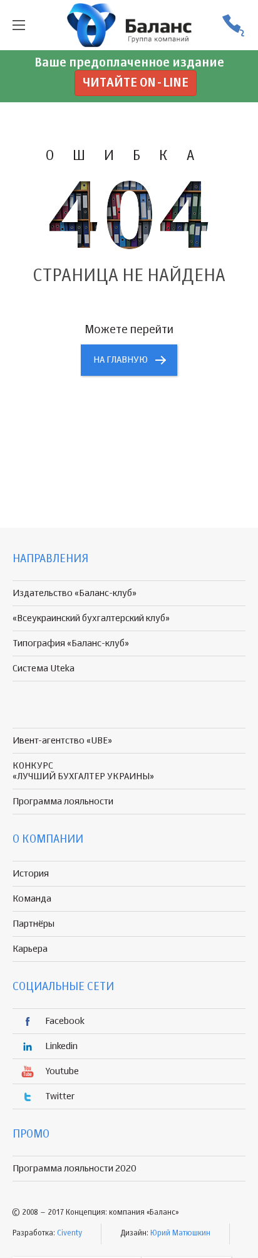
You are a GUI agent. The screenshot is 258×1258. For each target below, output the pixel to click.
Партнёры (33, 924)
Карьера (30, 949)
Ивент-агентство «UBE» (62, 740)
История (31, 873)
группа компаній (129, 25)
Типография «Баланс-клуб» (71, 643)
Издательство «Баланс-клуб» (75, 593)
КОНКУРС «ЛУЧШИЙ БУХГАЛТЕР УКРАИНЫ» (83, 771)
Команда (32, 899)
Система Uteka (44, 668)
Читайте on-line (135, 83)
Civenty (69, 1233)
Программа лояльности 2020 (75, 1168)
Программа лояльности (63, 801)
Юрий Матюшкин (180, 1233)
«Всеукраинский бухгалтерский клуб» (91, 618)
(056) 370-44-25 (233, 25)
